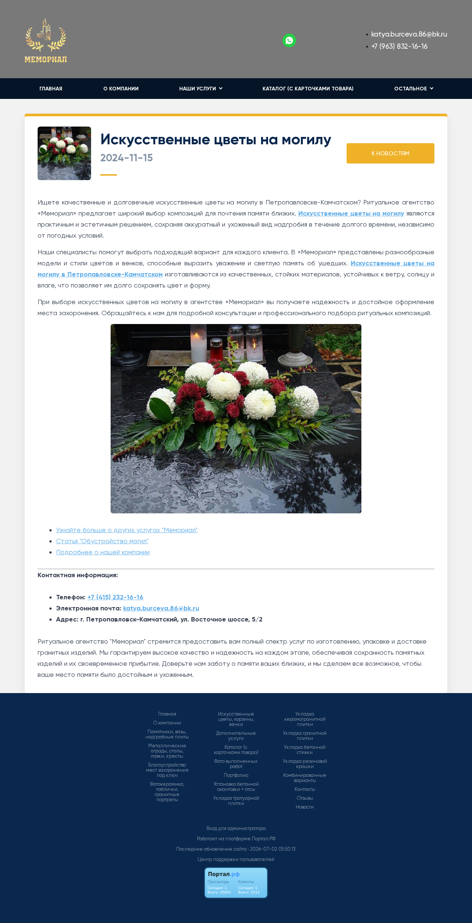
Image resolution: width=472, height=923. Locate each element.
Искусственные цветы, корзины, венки (236, 719)
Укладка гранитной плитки (305, 736)
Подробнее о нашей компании (103, 552)
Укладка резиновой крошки (305, 764)
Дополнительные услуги (236, 736)
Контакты (305, 789)
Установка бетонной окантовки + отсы (236, 787)
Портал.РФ (263, 838)
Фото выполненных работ (236, 764)
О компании (121, 89)
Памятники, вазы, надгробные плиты (167, 734)
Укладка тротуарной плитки (236, 801)
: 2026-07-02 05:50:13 (272, 849)
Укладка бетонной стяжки (305, 750)
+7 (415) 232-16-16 (115, 597)
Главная (50, 89)
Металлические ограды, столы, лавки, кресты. (167, 751)
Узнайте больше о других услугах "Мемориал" (127, 530)
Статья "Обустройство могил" (102, 541)
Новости (305, 807)
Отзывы (305, 798)
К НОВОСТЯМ (390, 153)
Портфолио (236, 775)
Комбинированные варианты (304, 778)
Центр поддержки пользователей (236, 859)
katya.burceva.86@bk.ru (409, 34)
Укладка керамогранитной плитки (305, 719)
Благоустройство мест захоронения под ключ (167, 770)
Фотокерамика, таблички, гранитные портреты (167, 792)
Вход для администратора (236, 828)
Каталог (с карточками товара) (308, 89)
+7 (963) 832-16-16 (399, 46)
